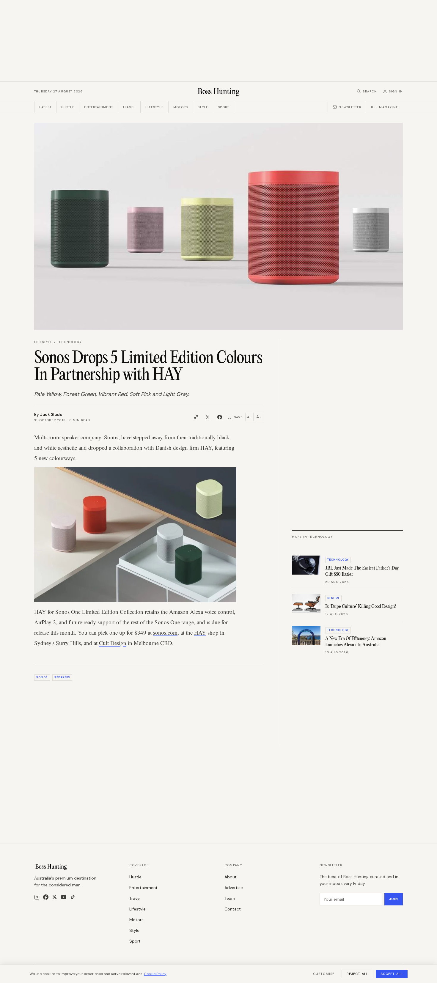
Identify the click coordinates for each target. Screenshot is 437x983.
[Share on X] (208, 417)
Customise (323, 974)
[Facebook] (45, 897)
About (230, 877)
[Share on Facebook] (219, 417)
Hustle (67, 107)
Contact (232, 909)
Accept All (392, 974)
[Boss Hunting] (218, 91)
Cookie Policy (155, 973)
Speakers (62, 677)
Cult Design (112, 643)
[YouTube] (64, 897)
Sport (223, 107)
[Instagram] (37, 897)
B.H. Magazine (384, 107)
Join (393, 899)
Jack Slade (51, 414)
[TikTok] (72, 896)
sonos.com (165, 632)
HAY (200, 632)
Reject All (357, 974)
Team (229, 898)
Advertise (233, 887)
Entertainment (98, 107)
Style (203, 107)
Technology (69, 342)
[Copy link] (196, 417)
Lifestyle (154, 107)
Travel (129, 107)
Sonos (42, 677)
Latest (45, 107)
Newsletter (350, 107)
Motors (180, 107)
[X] (54, 896)
